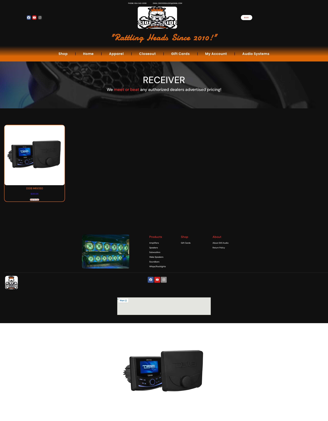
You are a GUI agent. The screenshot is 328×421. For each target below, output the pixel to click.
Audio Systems (255, 53)
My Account (216, 53)
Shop (63, 53)
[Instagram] (40, 17)
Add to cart (34, 200)
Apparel (116, 53)
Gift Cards (180, 53)
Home (88, 53)
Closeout (147, 53)
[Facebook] (29, 17)
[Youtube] (34, 17)
